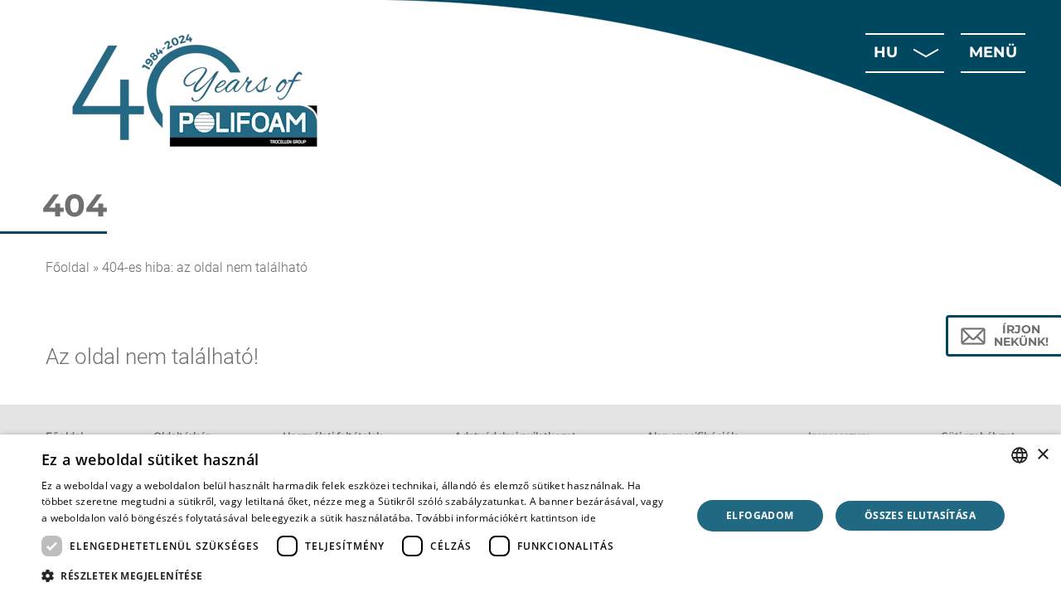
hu (886, 52)
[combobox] (1019, 455)
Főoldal (68, 267)
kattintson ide (563, 518)
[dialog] (530, 515)
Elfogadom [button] (760, 515)
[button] (356, 575)
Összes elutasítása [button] (920, 515)
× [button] (1042, 455)
